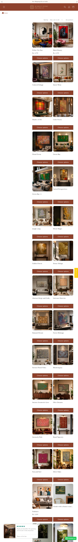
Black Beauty (57, 50)
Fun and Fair (36, 472)
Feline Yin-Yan (37, 50)
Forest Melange (58, 333)
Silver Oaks (57, 472)
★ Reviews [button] (76, 272)
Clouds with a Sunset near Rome (62, 507)
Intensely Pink (37, 437)
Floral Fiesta (36, 154)
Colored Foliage (37, 85)
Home (6, 13)
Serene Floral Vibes (39, 367)
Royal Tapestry (58, 437)
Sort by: (46, 20)
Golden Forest (37, 263)
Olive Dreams (58, 402)
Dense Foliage (58, 263)
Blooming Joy (57, 367)
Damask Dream (37, 333)
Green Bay (56, 154)
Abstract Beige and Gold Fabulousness (40, 298)
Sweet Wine (57, 85)
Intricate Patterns (59, 298)
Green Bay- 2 (36, 194)
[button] (4, 7)
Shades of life (37, 119)
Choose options (42, 58)
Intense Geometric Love (40, 402)
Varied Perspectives (60, 189)
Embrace (35, 511)
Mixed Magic (57, 229)
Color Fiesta (57, 119)
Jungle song (36, 229)
